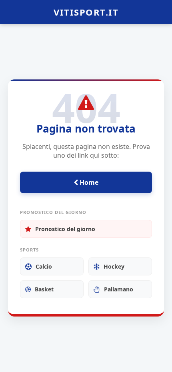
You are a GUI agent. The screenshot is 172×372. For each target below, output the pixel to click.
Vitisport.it (86, 12)
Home (88, 182)
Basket (44, 289)
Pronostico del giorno (65, 229)
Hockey (114, 266)
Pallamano (118, 289)
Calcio (44, 266)
